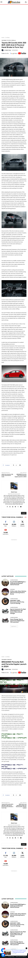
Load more (13, 626)
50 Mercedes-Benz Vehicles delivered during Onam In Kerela (18, 592)
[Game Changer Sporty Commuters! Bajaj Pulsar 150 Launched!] (5, 620)
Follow (14, 521)
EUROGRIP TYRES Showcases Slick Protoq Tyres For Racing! (17, 602)
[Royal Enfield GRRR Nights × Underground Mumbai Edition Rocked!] (5, 582)
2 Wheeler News (14, 580)
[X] (18, 506)
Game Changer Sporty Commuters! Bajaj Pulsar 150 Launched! (17, 621)
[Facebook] (7, 506)
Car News (7, 37)
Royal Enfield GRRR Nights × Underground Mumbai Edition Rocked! (18, 583)
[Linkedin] (12, 506)
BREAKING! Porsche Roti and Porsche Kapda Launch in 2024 (20, 475)
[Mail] (15, 506)
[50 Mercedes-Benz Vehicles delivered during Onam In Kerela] (5, 592)
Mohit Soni (8, 50)
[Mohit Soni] (3, 50)
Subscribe (5, 529)
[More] (20, 465)
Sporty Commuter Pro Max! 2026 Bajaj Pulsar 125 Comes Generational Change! (18, 611)
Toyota (9, 40)
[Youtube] (20, 506)
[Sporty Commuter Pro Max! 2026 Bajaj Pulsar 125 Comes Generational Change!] (5, 610)
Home (3, 37)
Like (6, 521)
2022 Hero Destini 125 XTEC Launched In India (7, 475)
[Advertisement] (14, 20)
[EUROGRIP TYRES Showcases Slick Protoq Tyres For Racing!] (5, 601)
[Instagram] (9, 506)
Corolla (13, 40)
